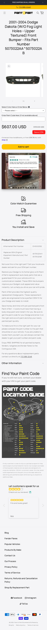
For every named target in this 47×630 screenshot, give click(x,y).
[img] (25, 489)
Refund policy (20, 625)
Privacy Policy (11, 567)
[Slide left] (12, 101)
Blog (7, 532)
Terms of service (32, 625)
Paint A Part (18, 622)
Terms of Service (12, 572)
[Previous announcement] (4, 2)
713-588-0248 (25, 7)
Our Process (10, 561)
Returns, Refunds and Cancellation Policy (21, 580)
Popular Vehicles (12, 544)
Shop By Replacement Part (17, 587)
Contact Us (10, 555)
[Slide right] (34, 101)
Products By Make (13, 550)
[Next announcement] (42, 2)
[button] (4, 12)
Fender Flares (11, 538)
